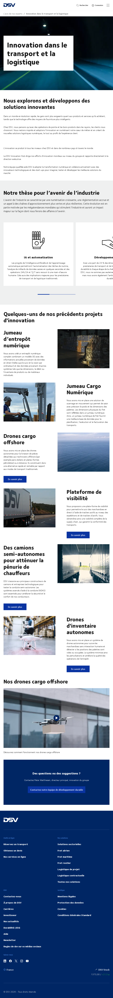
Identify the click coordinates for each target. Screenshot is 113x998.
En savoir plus (17, 479)
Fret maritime (65, 856)
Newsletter (10, 940)
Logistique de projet (69, 869)
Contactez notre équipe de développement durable (56, 789)
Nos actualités (11, 921)
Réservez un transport (16, 844)
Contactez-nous (12, 896)
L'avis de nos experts (13, 13)
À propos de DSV (12, 902)
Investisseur (10, 915)
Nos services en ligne (15, 856)
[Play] (56, 718)
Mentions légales (67, 896)
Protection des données (71, 902)
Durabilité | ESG (12, 927)
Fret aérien (64, 850)
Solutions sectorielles (69, 844)
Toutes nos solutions (69, 882)
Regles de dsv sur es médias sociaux (22, 946)
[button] (43, 294)
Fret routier (64, 863)
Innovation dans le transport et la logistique (47, 13)
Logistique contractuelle (71, 875)
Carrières (9, 909)
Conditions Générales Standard (74, 915)
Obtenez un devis (13, 850)
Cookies (62, 909)
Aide (6, 934)
